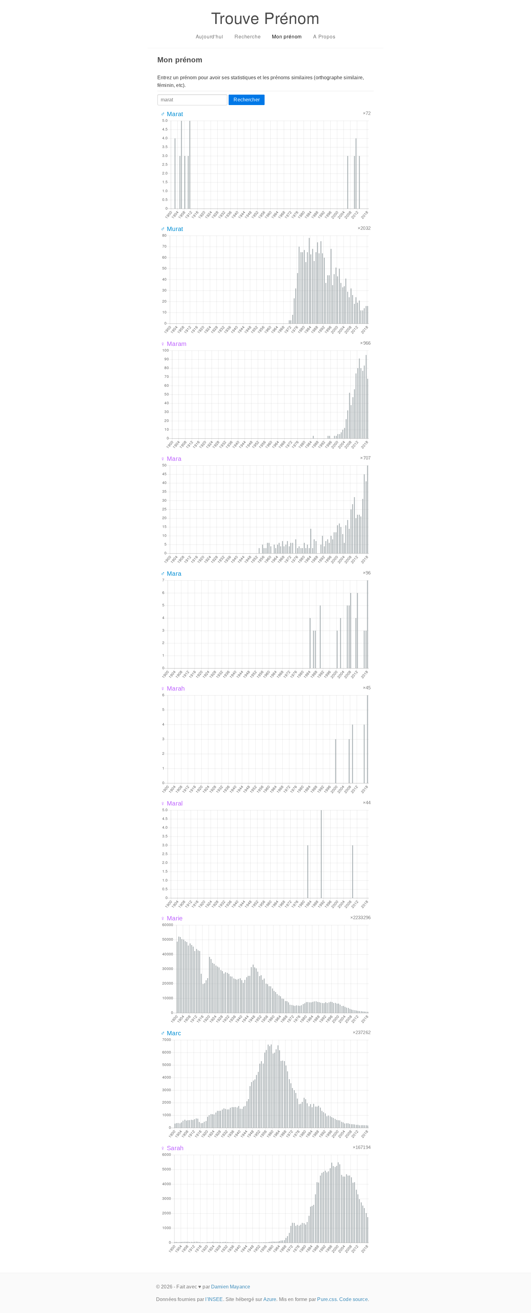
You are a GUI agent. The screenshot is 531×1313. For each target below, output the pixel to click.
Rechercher (247, 99)
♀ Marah (172, 688)
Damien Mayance (230, 1286)
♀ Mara (170, 458)
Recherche (247, 36)
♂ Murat (171, 228)
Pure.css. (327, 1299)
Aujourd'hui (209, 36)
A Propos (324, 36)
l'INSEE (214, 1299)
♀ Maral (171, 803)
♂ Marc (170, 1033)
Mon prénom (287, 36)
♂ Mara (170, 573)
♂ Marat (171, 114)
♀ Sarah (171, 1148)
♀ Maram (173, 343)
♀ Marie (171, 918)
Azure (270, 1299)
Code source (353, 1299)
